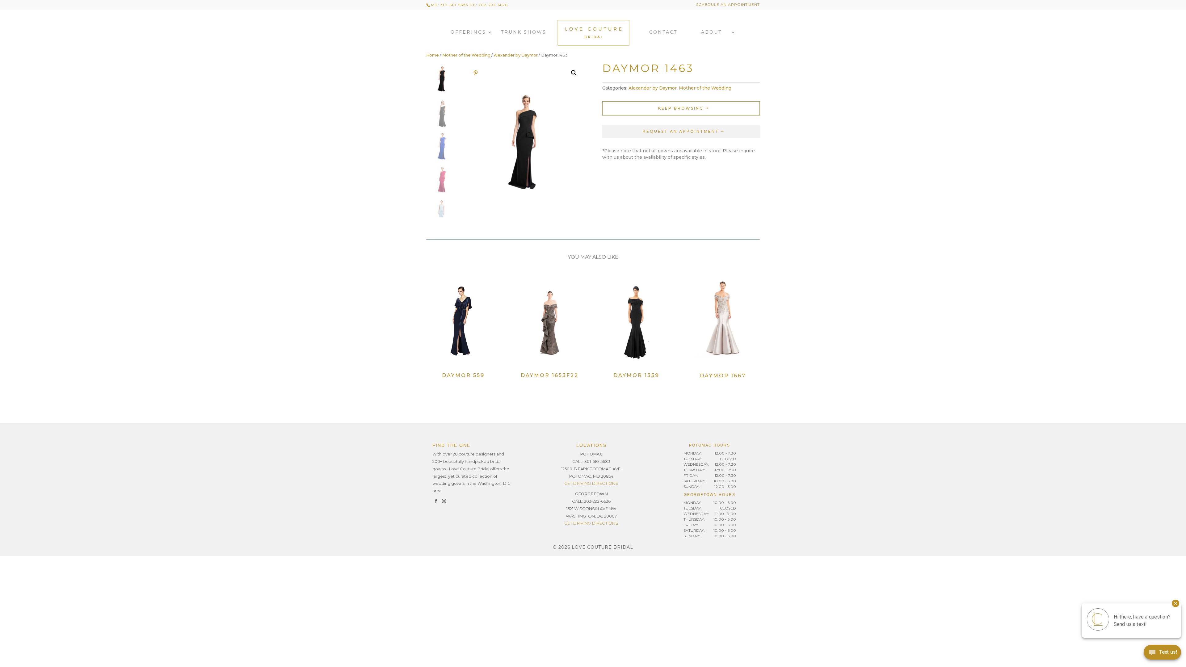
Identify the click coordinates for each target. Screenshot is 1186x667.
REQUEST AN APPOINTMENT (681, 131)
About (711, 32)
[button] (573, 72)
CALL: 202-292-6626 (591, 501)
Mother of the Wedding (466, 55)
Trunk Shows (523, 32)
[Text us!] (1162, 654)
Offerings (468, 32)
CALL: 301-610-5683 (591, 461)
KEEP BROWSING (681, 108)
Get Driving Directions (591, 483)
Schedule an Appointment (728, 5)
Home (432, 55)
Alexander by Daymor (516, 55)
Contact (663, 32)
